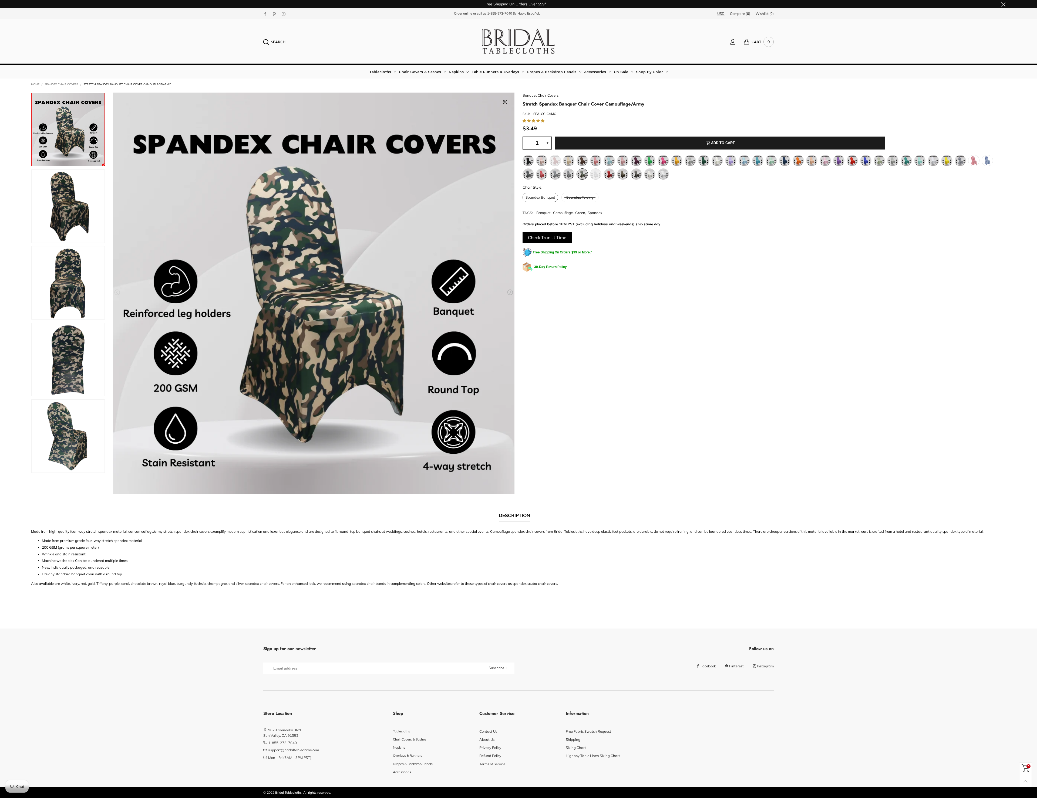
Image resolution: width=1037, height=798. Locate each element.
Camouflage (563, 212)
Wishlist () (765, 13)
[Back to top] (1025, 781)
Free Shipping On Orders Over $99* (515, 4)
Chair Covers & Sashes (409, 739)
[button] (117, 292)
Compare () (740, 13)
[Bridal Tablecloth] (518, 41)
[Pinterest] (274, 13)
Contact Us (488, 731)
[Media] (505, 102)
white (65, 583)
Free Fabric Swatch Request (588, 731)
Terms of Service (492, 764)
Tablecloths (401, 731)
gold (91, 583)
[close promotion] (1003, 4)
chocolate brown (144, 583)
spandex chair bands (369, 583)
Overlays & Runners (407, 755)
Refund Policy (490, 755)
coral (125, 583)
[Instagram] (283, 13)
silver (240, 583)
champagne (217, 583)
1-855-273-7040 (499, 13)
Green (580, 212)
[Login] (737, 42)
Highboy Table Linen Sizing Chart (593, 755)
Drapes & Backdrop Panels (413, 764)
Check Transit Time (547, 237)
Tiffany (101, 583)
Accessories (402, 772)
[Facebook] (265, 13)
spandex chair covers (262, 583)
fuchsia (200, 583)
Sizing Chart (576, 747)
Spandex (595, 212)
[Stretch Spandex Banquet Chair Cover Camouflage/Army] (313, 293)
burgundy (185, 583)
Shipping (573, 739)
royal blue (167, 583)
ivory (75, 583)
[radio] (528, 160)
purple (114, 583)
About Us (486, 739)
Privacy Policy (490, 747)
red (83, 583)
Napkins (399, 747)
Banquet (543, 212)
